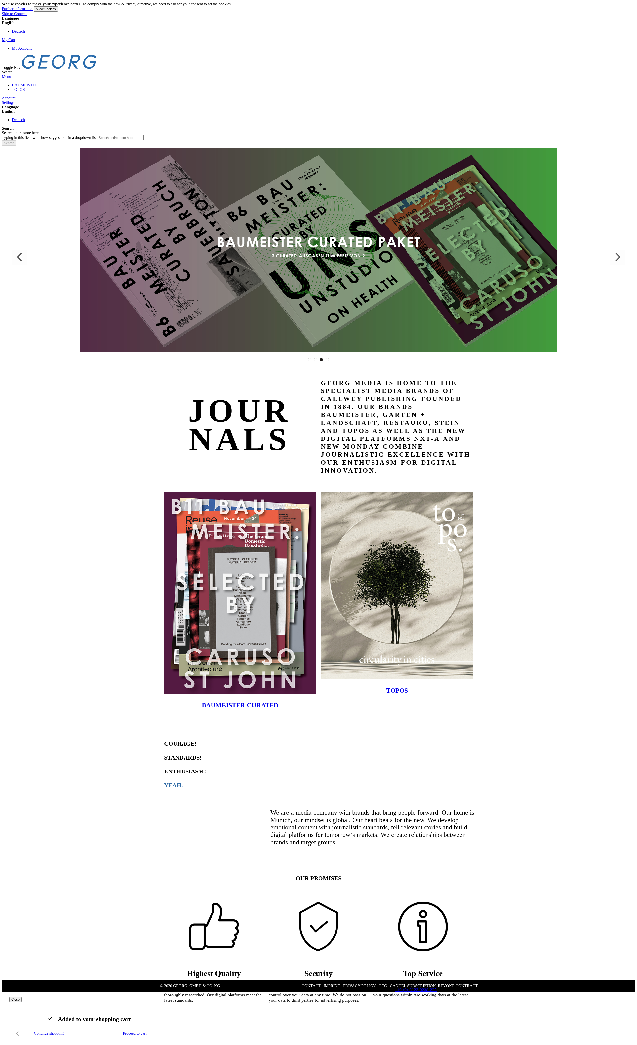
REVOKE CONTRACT (458, 986)
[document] (318, 7)
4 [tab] (327, 359)
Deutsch (18, 31)
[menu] (318, 87)
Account (8, 98)
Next (617, 257)
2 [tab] (315, 359)
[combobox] (121, 137)
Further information (17, 9)
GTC (383, 986)
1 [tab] (309, 359)
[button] (318, 23)
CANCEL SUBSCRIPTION (413, 986)
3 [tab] (321, 359)
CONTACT (311, 986)
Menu (6, 76)
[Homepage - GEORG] (59, 67)
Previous (19, 257)
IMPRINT (332, 986)
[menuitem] (25, 85)
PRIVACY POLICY (359, 986)
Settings (8, 102)
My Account (22, 48)
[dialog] (318, 1017)
